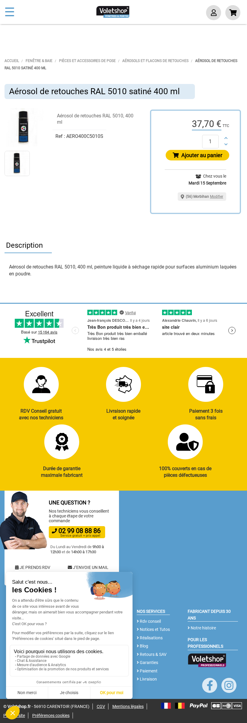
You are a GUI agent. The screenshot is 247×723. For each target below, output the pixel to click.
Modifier (216, 196)
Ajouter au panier (201, 155)
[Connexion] (213, 13)
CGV (101, 706)
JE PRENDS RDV (34, 567)
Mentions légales (128, 706)
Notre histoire (203, 627)
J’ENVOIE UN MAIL (90, 567)
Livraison (148, 679)
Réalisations (151, 637)
